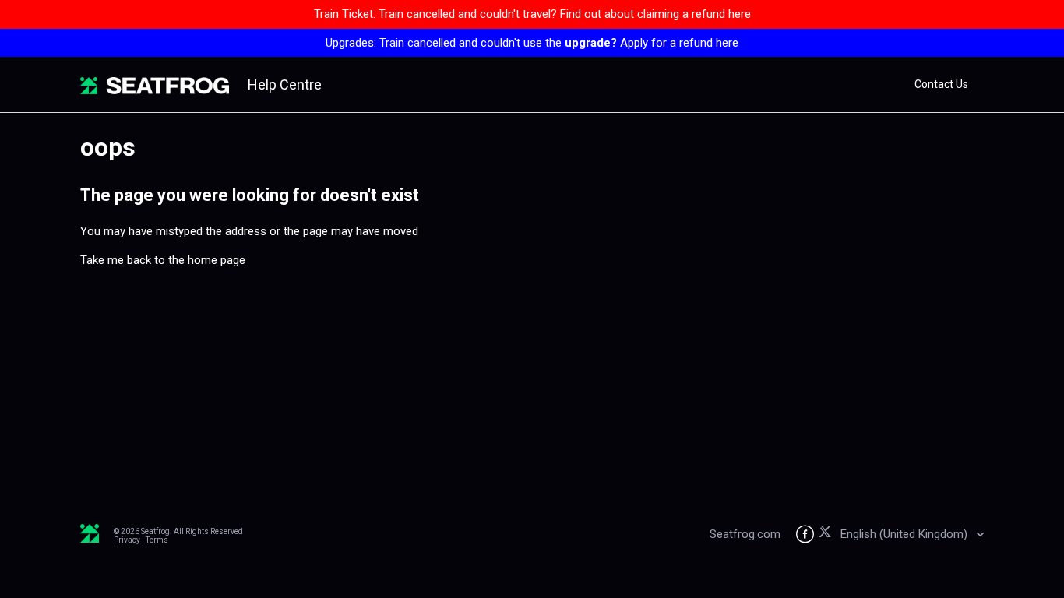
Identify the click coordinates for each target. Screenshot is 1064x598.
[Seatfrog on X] (827, 534)
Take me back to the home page (162, 260)
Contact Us (941, 84)
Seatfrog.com (745, 534)
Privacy (127, 540)
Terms (157, 540)
